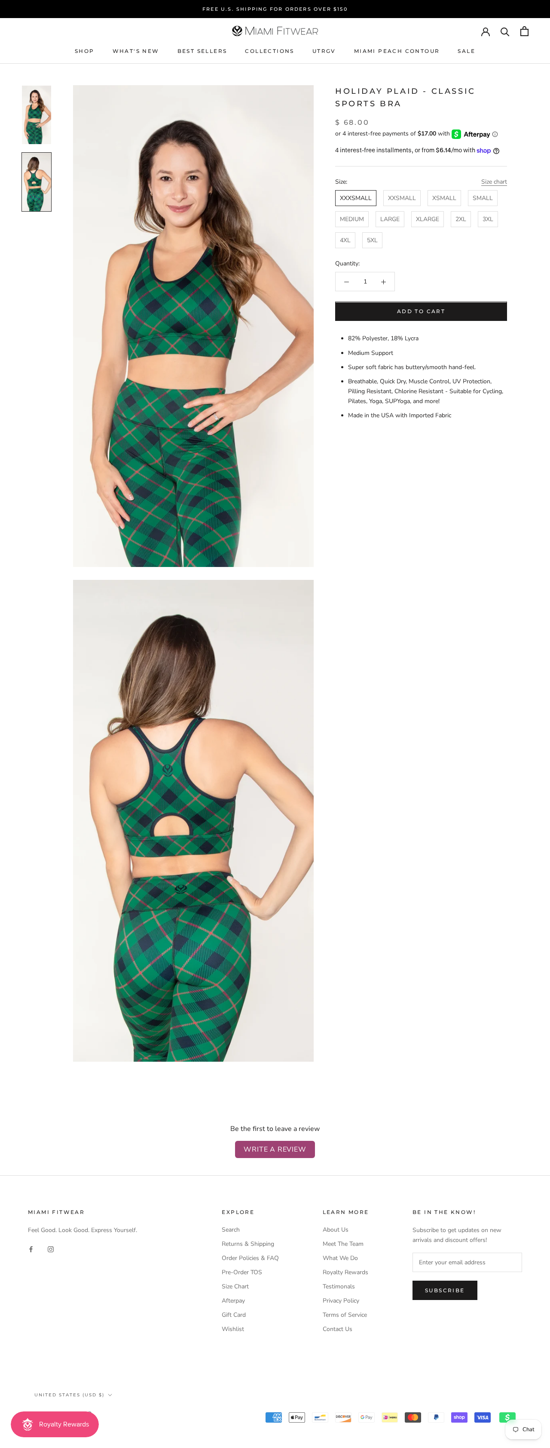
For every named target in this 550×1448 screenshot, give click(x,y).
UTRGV (324, 51)
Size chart (494, 182)
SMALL (483, 198)
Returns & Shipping (248, 1244)
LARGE (390, 220)
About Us (335, 1230)
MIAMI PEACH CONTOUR (397, 51)
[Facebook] (31, 1249)
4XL (345, 241)
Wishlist (233, 1329)
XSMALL (444, 198)
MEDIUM (352, 220)
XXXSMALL (356, 198)
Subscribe (445, 1290)
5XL (372, 241)
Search (231, 1230)
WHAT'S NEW (136, 51)
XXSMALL (402, 198)
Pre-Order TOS (242, 1272)
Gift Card (234, 1315)
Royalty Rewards (345, 1272)
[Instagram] (51, 1249)
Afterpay (233, 1301)
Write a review (275, 1149)
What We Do (340, 1258)
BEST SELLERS (202, 51)
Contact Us (337, 1329)
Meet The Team (343, 1244)
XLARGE (427, 220)
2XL (460, 220)
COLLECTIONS (269, 51)
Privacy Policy (341, 1301)
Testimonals (339, 1286)
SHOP (85, 51)
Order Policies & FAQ (250, 1258)
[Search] (505, 31)
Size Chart (235, 1286)
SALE (466, 51)
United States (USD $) (69, 1395)
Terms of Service (345, 1315)
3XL (488, 220)
